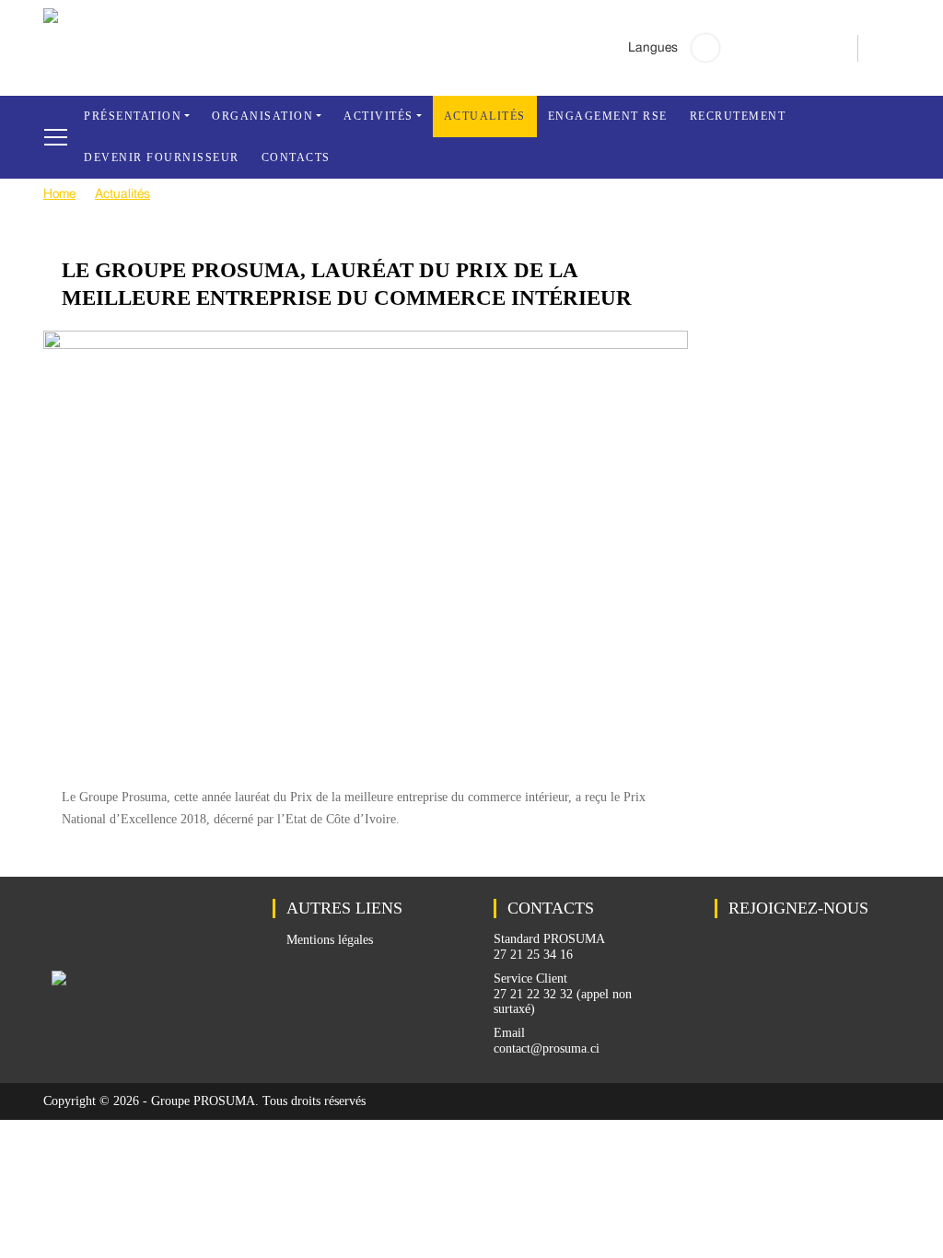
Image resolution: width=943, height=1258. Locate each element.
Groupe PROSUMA (203, 1101)
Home (59, 194)
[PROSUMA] (50, 19)
